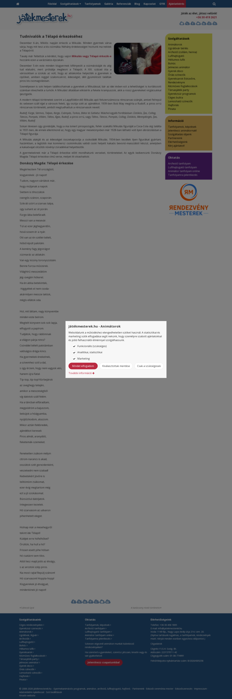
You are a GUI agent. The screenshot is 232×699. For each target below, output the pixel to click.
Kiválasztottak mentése (116, 366)
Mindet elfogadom (83, 366)
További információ (80, 373)
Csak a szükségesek (149, 366)
